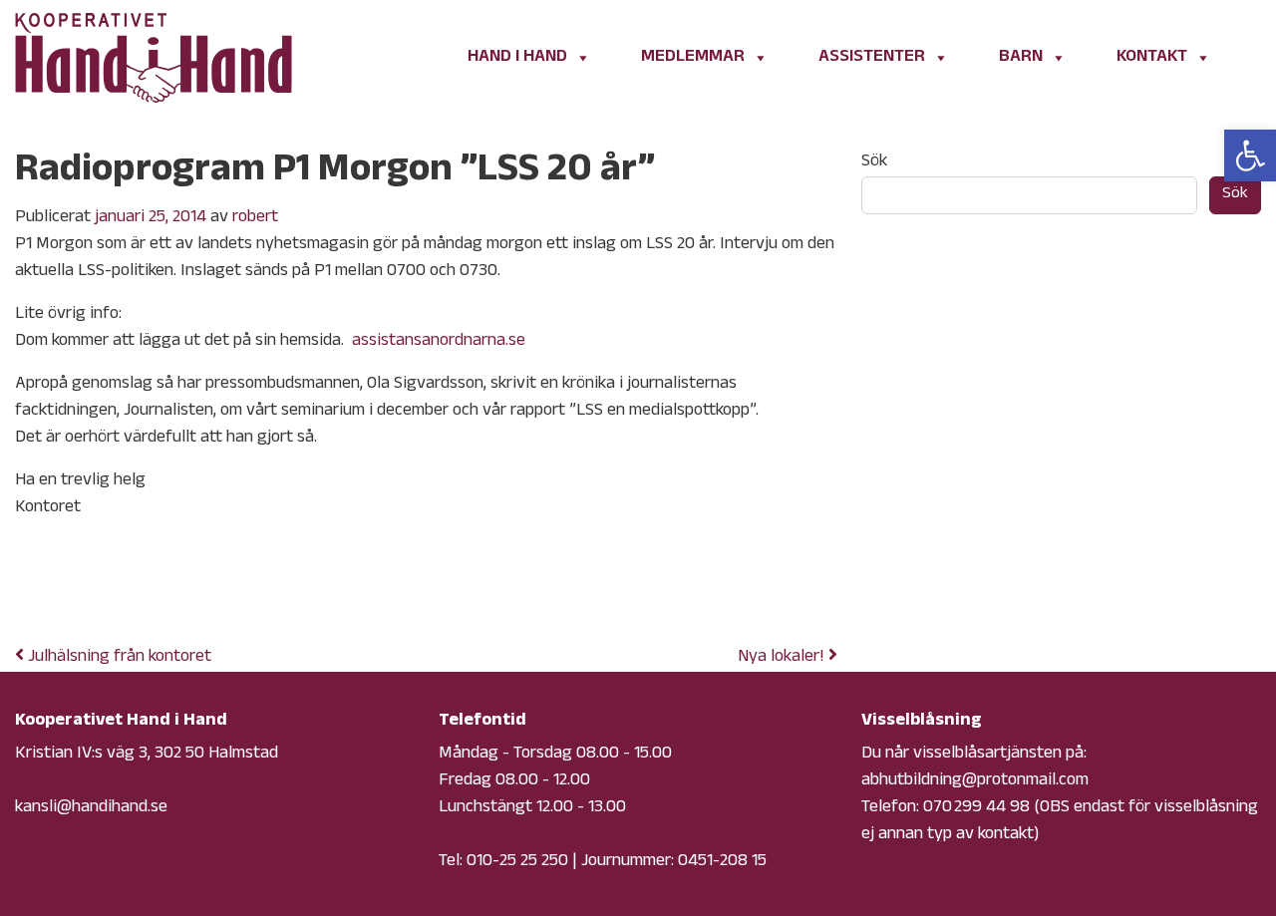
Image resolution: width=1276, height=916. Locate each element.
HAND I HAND (517, 58)
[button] (1250, 155)
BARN (1021, 58)
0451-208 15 (722, 862)
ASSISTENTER (871, 58)
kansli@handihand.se (91, 808)
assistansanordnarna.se (438, 342)
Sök (874, 163)
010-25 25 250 (517, 862)
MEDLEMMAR (693, 58)
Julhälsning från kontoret (117, 658)
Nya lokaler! (783, 658)
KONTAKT (1151, 58)
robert (255, 218)
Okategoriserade (178, 591)
